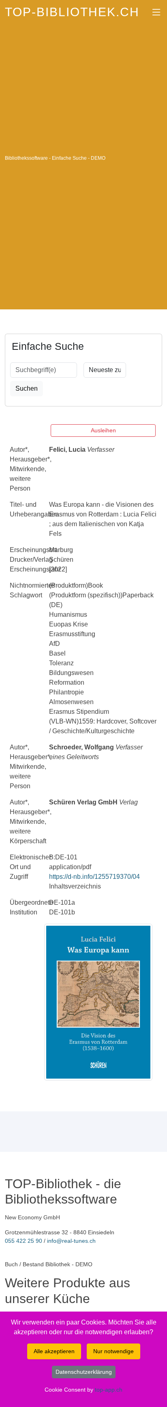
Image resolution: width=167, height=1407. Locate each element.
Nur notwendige (113, 1351)
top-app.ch (108, 1389)
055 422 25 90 (23, 1241)
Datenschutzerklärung (84, 1372)
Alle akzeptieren (54, 1351)
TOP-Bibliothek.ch (72, 12)
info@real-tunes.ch (71, 1241)
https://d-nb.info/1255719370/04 (94, 876)
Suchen (26, 388)
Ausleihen (103, 430)
